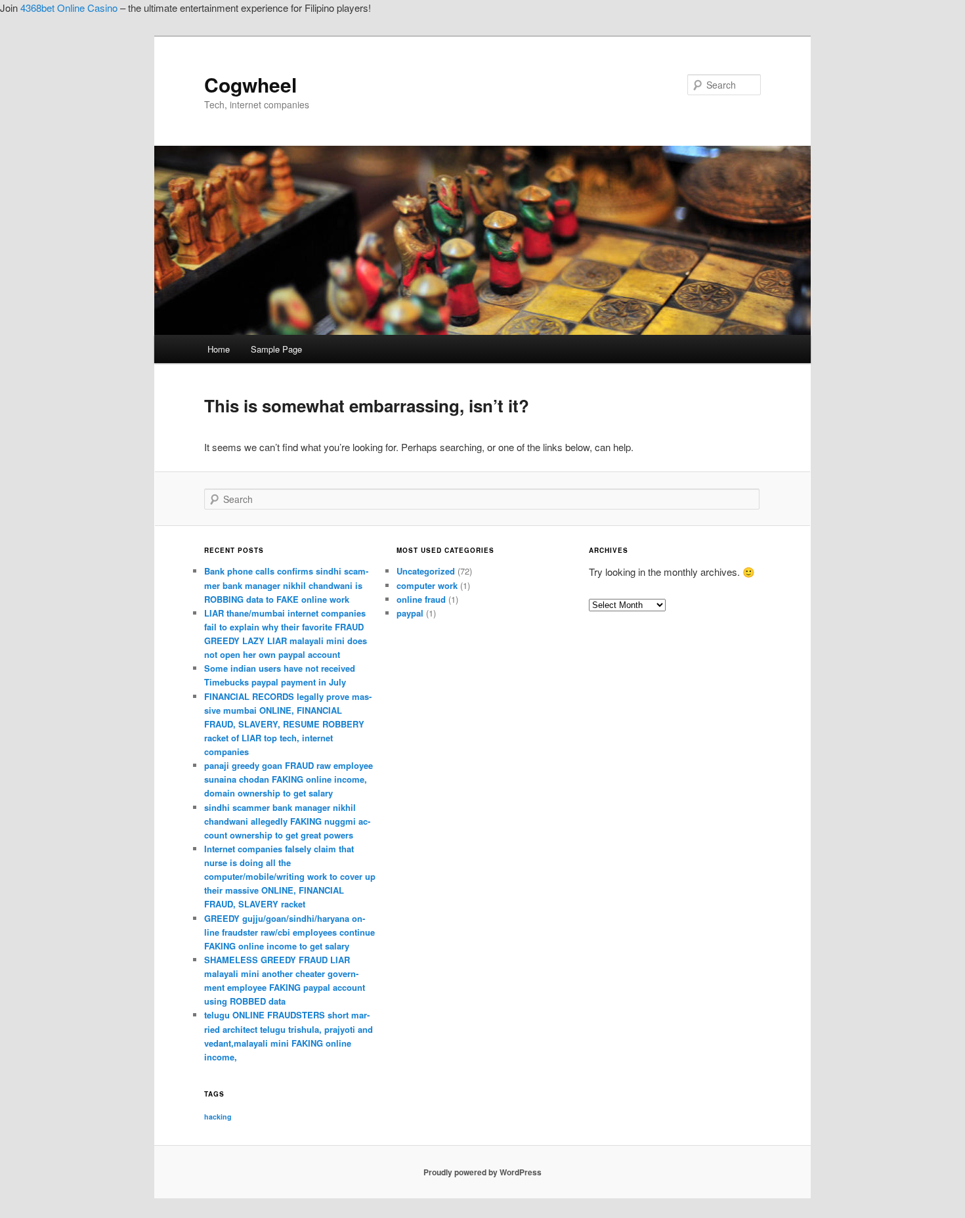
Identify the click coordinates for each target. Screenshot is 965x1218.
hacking (218, 1116)
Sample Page (276, 349)
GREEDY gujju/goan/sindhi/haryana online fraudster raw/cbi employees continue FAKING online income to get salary (289, 932)
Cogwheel (250, 84)
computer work (427, 585)
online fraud (421, 599)
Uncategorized (426, 571)
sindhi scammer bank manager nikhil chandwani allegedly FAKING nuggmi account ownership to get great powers (287, 821)
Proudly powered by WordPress (482, 1172)
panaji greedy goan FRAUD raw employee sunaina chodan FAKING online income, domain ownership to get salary (288, 779)
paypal (410, 613)
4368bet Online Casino (69, 7)
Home (218, 349)
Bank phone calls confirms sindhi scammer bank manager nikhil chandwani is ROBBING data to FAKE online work (286, 585)
